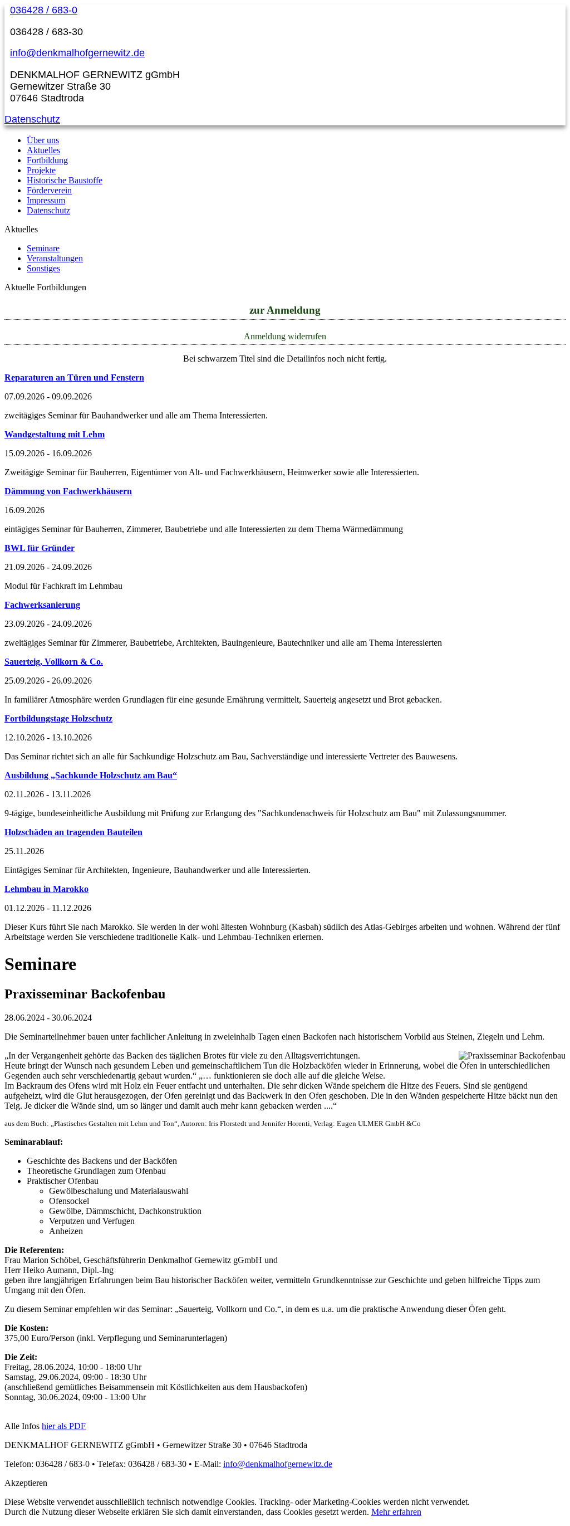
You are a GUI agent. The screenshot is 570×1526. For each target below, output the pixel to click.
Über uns (43, 140)
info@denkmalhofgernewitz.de (77, 52)
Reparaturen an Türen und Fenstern (74, 377)
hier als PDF (64, 1426)
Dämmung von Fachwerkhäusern (68, 491)
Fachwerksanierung (42, 605)
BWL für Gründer (39, 548)
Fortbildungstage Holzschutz (58, 718)
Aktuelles (43, 150)
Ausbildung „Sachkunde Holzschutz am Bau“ (90, 775)
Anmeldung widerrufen (285, 336)
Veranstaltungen (55, 258)
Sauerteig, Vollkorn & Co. (53, 661)
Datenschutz (32, 119)
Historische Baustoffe (64, 180)
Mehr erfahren (396, 1512)
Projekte (41, 170)
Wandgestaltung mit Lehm (54, 434)
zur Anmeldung (285, 310)
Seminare (43, 248)
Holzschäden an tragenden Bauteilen (73, 832)
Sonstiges (43, 268)
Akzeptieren (25, 1483)
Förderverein (49, 190)
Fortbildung (47, 160)
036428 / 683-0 (43, 10)
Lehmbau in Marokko (46, 889)
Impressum (46, 200)
